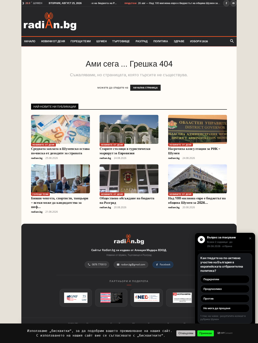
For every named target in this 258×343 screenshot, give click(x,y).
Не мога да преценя (216, 308)
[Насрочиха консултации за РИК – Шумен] (197, 129)
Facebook (165, 264)
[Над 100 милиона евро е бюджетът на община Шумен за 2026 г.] (197, 178)
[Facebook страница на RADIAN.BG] (226, 3)
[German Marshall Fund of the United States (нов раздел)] (76, 298)
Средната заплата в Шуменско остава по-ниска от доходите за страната (60, 150)
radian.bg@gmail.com (133, 264)
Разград (142, 41)
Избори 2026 (199, 41)
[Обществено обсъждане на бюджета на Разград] (129, 178)
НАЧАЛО (29, 41)
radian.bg (37, 158)
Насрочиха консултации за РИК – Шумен (194, 150)
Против (208, 298)
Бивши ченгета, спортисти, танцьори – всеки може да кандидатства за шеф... (59, 202)
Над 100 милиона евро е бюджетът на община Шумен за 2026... (197, 200)
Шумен (101, 41)
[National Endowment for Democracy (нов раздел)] (147, 298)
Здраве (179, 41)
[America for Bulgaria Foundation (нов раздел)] (111, 298)
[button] (232, 41)
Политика (160, 41)
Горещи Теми (81, 41)
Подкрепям (211, 279)
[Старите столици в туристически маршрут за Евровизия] (129, 129)
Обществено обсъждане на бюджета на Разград (127, 200)
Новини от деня (53, 41)
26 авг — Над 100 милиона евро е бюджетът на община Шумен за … (173, 3)
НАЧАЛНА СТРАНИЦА (145, 87)
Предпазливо (212, 288)
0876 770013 (99, 264)
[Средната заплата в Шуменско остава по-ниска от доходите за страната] (60, 129)
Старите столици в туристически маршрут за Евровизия (125, 150)
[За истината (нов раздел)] (182, 298)
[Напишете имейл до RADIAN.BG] (233, 3)
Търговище (121, 41)
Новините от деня (43, 144)
